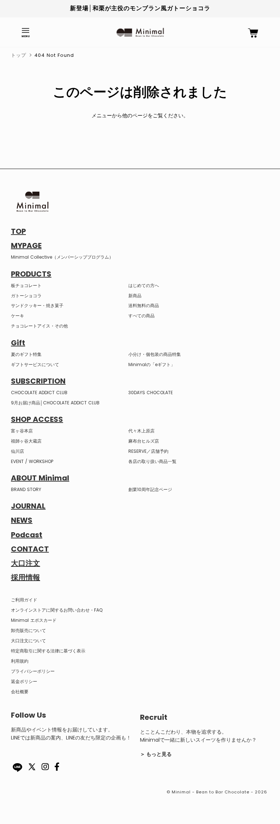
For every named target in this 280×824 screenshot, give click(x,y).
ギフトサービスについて (35, 364)
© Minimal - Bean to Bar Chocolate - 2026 (217, 792)
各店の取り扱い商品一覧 (152, 461)
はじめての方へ (143, 285)
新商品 (134, 296)
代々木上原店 (141, 431)
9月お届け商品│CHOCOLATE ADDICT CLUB (55, 403)
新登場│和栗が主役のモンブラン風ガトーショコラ (140, 8)
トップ (18, 55)
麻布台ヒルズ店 (143, 441)
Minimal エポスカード (34, 620)
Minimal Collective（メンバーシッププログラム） (62, 257)
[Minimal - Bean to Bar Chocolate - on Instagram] (45, 768)
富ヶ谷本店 (22, 431)
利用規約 (19, 661)
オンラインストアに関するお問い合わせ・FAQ (56, 610)
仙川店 (17, 451)
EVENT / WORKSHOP (32, 461)
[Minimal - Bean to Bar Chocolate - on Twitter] (31, 771)
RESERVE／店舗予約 (148, 451)
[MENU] (25, 30)
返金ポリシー (24, 681)
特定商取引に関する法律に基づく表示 (48, 651)
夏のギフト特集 (26, 354)
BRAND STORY (26, 489)
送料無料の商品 (143, 305)
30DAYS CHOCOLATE (150, 392)
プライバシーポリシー (33, 671)
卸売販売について (28, 630)
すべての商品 (141, 316)
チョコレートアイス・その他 (39, 326)
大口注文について (28, 640)
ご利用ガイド (24, 600)
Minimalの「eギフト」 (151, 364)
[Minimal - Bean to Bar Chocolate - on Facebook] (57, 768)
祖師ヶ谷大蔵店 (26, 441)
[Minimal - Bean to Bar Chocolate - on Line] (17, 767)
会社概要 (19, 691)
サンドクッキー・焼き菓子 (37, 305)
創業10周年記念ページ (150, 489)
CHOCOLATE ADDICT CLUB (39, 392)
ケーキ (17, 316)
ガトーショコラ (26, 296)
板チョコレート (26, 285)
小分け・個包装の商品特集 (154, 354)
